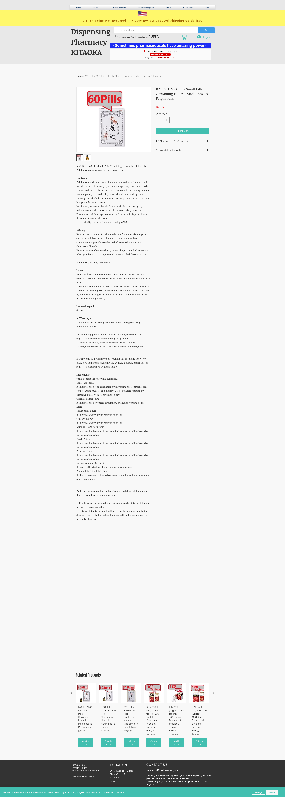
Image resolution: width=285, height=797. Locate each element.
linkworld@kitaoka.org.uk (162, 770)
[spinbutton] (162, 120)
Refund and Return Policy (85, 770)
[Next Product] (213, 693)
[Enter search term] (206, 30)
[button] (97, 7)
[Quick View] (86, 693)
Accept (272, 792)
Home (79, 76)
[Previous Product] (71, 693)
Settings (258, 792)
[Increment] (166, 120)
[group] (142, 716)
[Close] (281, 792)
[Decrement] (158, 120)
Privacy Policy (117, 792)
